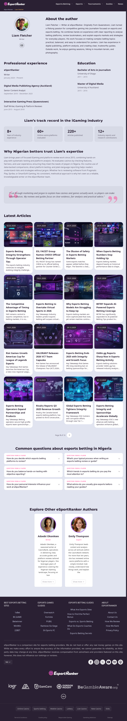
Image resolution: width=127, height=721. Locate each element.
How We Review (111, 621)
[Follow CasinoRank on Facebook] (89, 662)
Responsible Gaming (64, 717)
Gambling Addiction (88, 717)
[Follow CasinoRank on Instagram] (95, 662)
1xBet (17, 612)
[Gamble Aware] (97, 686)
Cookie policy (42, 717)
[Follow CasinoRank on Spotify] (113, 662)
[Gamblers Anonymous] (25, 686)
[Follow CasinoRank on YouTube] (107, 662)
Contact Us (111, 617)
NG (7, 662)
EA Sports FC (49, 630)
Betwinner (17, 621)
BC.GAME (17, 617)
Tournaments (94, 4)
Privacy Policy (111, 630)
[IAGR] (12, 686)
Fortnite (48, 617)
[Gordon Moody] (64, 686)
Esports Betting (63, 4)
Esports (79, 4)
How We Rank (111, 626)
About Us (111, 612)
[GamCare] (42, 686)
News (120, 4)
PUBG (48, 621)
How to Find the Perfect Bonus (78, 615)
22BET (17, 630)
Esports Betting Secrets (80, 633)
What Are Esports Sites (80, 609)
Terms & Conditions (20, 717)
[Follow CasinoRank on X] (101, 662)
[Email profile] (21, 45)
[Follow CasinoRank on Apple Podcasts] (119, 662)
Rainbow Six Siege (48, 626)
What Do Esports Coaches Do (79, 627)
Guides (109, 4)
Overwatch (49, 612)
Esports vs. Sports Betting (80, 621)
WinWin (17, 626)
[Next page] (69, 435)
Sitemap (109, 717)
